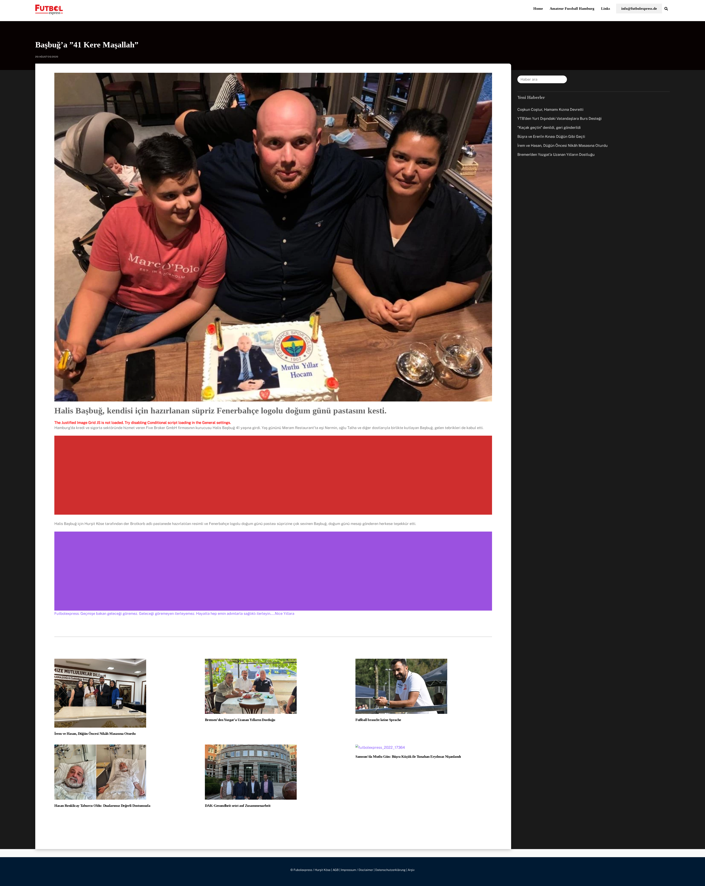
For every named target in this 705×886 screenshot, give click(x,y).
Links (605, 8)
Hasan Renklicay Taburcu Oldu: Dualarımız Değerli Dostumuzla (102, 806)
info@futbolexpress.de (639, 8)
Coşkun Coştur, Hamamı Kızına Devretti (550, 109)
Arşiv (411, 870)
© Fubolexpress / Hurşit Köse (310, 870)
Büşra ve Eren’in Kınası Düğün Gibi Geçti (551, 136)
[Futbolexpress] (49, 12)
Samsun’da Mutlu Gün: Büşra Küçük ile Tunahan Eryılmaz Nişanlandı (408, 756)
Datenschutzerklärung (390, 870)
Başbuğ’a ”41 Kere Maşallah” (86, 44)
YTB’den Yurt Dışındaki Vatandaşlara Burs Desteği (559, 118)
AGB (336, 870)
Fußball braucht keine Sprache (378, 720)
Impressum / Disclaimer (357, 870)
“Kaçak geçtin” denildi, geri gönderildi (549, 127)
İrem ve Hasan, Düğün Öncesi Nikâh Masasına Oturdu (95, 733)
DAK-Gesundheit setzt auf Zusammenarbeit (238, 806)
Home (538, 8)
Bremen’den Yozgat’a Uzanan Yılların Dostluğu (240, 720)
